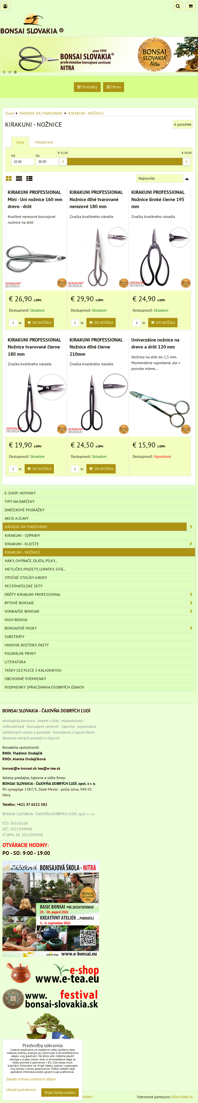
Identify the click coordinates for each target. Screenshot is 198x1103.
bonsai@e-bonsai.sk (19, 768)
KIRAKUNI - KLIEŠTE (22, 543)
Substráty (14, 636)
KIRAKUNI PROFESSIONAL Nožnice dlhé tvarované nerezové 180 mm (96, 199)
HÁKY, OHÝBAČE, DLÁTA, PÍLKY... (31, 560)
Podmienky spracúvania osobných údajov (44, 687)
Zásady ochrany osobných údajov (31, 1079)
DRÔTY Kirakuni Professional (33, 594)
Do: (38, 156)
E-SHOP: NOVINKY (20, 493)
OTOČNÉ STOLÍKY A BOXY (26, 577)
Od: (13, 156)
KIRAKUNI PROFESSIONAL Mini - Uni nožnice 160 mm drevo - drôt (35, 199)
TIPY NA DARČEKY (20, 501)
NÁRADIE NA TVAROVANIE (26, 526)
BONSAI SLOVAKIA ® (32, 30)
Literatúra (15, 661)
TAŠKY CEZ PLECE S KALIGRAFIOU (33, 670)
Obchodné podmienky (25, 678)
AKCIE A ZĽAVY (16, 518)
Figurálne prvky (20, 653)
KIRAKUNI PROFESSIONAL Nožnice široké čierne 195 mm (157, 199)
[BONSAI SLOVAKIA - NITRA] (99, 70)
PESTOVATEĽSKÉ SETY (23, 586)
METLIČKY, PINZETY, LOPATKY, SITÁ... (35, 569)
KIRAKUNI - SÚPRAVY (22, 535)
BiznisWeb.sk (182, 1096)
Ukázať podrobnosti (21, 1090)
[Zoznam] (19, 180)
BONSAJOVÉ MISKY (21, 628)
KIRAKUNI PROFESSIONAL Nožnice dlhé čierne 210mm (96, 347)
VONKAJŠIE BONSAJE (22, 611)
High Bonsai (16, 619)
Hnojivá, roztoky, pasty (27, 645)
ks (19, 323)
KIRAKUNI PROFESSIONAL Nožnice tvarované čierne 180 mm (34, 347)
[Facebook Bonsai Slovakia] (50, 1031)
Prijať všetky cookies (60, 1092)
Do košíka (41, 322)
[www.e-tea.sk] (50, 981)
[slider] (63, 161)
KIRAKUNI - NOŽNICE (22, 552)
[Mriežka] (8, 180)
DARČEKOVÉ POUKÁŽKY (24, 509)
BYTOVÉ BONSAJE (19, 602)
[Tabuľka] (29, 180)
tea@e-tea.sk (49, 768)
